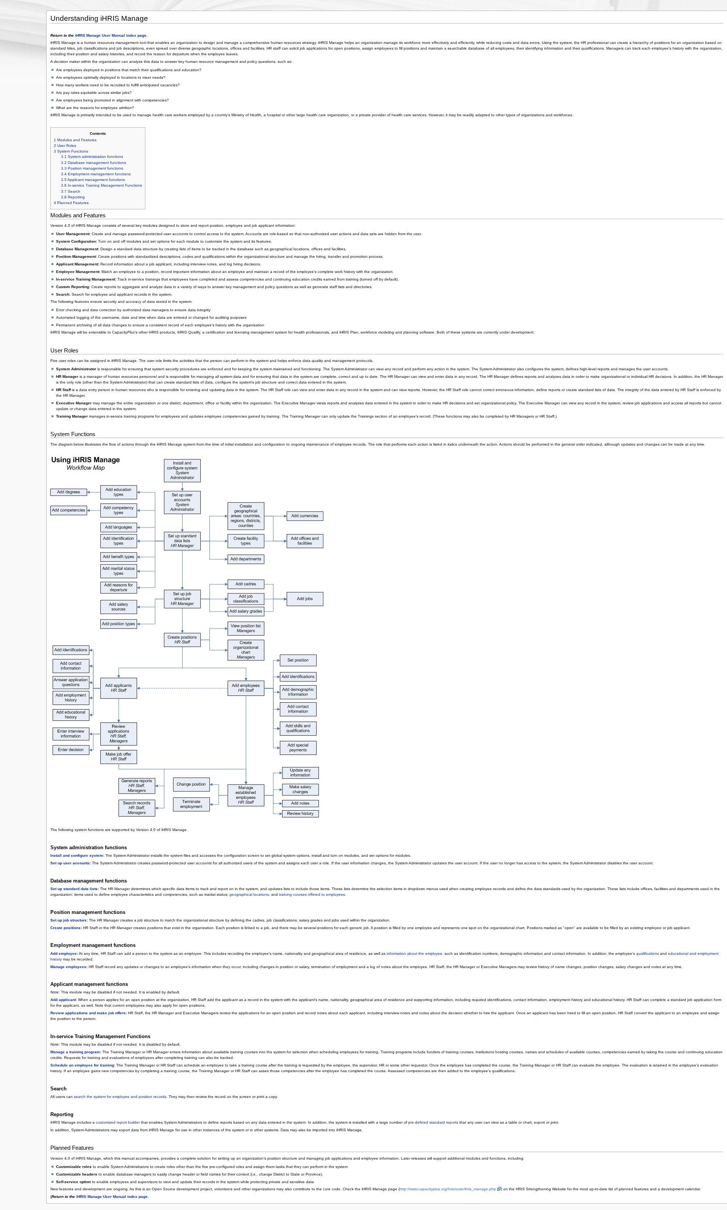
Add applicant (63, 1000)
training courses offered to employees (312, 894)
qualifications (647, 953)
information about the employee (414, 953)
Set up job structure (68, 920)
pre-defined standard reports (433, 1122)
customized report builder (118, 1122)
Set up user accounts (70, 863)
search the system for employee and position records (120, 1097)
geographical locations (249, 894)
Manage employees (68, 967)
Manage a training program (75, 1052)
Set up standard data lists (74, 889)
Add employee (63, 953)
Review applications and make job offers (88, 1013)
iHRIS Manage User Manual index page (111, 35)
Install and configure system (76, 855)
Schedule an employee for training (82, 1065)
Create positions (65, 928)
